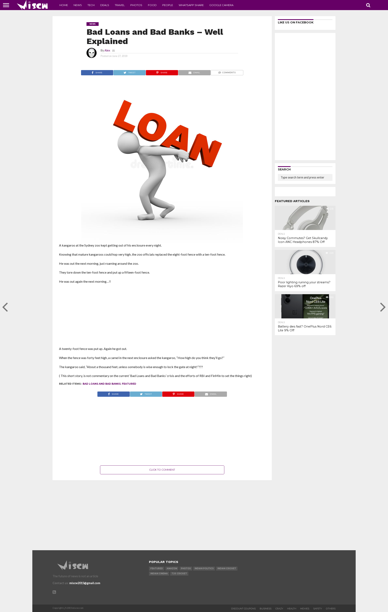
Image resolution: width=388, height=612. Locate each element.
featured (129, 383)
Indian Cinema (159, 573)
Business (265, 608)
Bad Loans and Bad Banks (102, 383)
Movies (304, 608)
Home (63, 5)
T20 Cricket (179, 573)
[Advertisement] (162, 316)
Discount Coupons (243, 608)
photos (186, 568)
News (78, 5)
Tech (91, 5)
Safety (317, 608)
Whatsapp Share (191, 5)
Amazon (172, 568)
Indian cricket (226, 568)
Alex (107, 50)
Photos (136, 5)
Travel (120, 5)
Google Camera (221, 5)
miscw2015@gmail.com (84, 583)
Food (152, 5)
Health (291, 608)
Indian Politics (204, 568)
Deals (104, 5)
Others (330, 608)
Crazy (279, 608)
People (167, 5)
